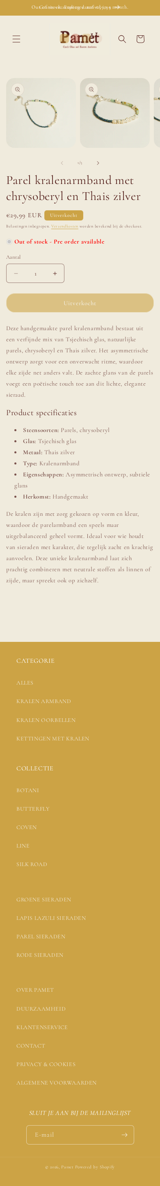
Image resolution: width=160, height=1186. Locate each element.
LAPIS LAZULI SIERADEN (51, 918)
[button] (16, 39)
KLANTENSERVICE (42, 1027)
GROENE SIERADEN (43, 899)
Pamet (67, 1167)
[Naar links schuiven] (62, 163)
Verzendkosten (64, 226)
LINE (23, 845)
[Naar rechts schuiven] (98, 163)
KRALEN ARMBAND (43, 701)
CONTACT (30, 1045)
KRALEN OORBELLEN (46, 720)
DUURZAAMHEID (41, 1008)
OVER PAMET (35, 989)
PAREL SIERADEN (40, 936)
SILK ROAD (31, 864)
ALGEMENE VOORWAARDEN (56, 1082)
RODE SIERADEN (40, 955)
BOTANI (27, 790)
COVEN (26, 827)
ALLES (25, 682)
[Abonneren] (125, 1135)
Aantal (13, 257)
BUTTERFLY (33, 808)
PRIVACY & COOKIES (45, 1064)
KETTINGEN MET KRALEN (52, 738)
